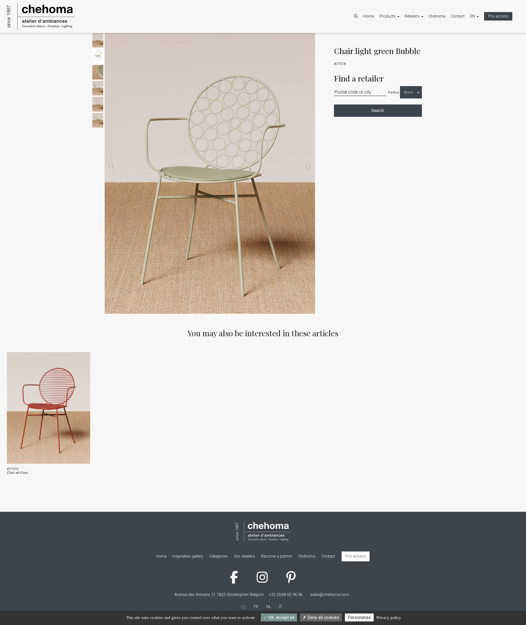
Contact (458, 16)
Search (377, 110)
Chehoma (436, 16)
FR (478, 40)
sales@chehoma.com (329, 594)
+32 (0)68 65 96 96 (285, 594)
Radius (393, 92)
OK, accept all (280, 617)
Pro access (498, 16)
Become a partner (425, 40)
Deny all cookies (322, 617)
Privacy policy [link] (388, 617)
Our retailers (420, 47)
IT (477, 54)
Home (368, 16)
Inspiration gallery (400, 54)
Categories (394, 40)
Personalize (359, 617)
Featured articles (399, 47)
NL (478, 47)
